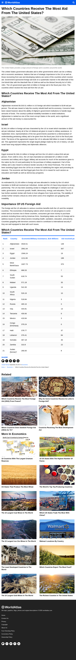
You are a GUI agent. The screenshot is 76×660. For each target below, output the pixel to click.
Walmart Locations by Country (51, 541)
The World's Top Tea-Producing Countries (55, 487)
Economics (25, 364)
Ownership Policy (6, 637)
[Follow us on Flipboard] (2, 643)
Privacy (3, 621)
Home (3, 615)
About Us (4, 627)
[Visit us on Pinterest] (14, 643)
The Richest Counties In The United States (56, 595)
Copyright (4, 624)
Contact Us (4, 618)
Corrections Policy (7, 634)
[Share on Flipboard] (2, 360)
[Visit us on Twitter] (10, 643)
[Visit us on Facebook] (6, 643)
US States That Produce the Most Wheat (17, 487)
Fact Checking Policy (8, 631)
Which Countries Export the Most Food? (55, 567)
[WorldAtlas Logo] (13, 2)
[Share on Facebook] (6, 360)
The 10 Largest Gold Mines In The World (17, 595)
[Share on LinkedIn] (18, 360)
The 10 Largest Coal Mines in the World (17, 513)
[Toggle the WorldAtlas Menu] (2, 2)
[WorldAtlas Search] (74, 2)
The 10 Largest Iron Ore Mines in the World (18, 541)
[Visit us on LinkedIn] (18, 643)
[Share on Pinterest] (14, 360)
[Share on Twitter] (10, 360)
